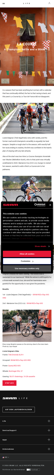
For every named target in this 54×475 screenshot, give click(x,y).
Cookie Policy (26, 238)
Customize (25, 261)
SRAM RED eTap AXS (35, 303)
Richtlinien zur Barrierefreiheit (14, 470)
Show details (40, 246)
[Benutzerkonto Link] (49, 4)
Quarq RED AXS (14, 366)
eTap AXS (9, 383)
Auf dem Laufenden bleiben (18, 409)
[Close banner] (50, 205)
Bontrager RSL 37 (16, 371)
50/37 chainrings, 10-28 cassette (22, 376)
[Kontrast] (29, 470)
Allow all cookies (27, 254)
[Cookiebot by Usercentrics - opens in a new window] (34, 205)
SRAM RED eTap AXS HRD (21, 360)
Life (27, 3)
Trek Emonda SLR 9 (15, 355)
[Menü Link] (4, 3)
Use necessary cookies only (27, 268)
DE (6, 457)
